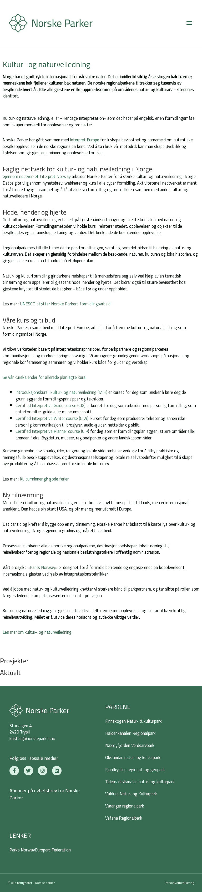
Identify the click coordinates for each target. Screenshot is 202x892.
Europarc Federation (53, 850)
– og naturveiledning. (53, 632)
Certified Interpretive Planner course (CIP (52, 431)
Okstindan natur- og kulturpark (132, 757)
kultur (30, 632)
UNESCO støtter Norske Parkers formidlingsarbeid (65, 304)
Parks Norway (42, 567)
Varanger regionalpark (124, 806)
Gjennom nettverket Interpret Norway (37, 176)
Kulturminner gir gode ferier (44, 479)
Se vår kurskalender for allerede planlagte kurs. (44, 377)
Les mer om (14, 632)
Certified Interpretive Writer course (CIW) (52, 418)
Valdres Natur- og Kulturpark (131, 794)
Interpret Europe (84, 140)
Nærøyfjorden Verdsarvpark (129, 745)
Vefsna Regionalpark (123, 818)
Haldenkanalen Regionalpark (130, 733)
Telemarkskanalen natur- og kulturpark (140, 782)
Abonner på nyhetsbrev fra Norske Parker (44, 794)
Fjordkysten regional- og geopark (135, 770)
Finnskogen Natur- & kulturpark (133, 721)
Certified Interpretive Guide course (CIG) (50, 405)
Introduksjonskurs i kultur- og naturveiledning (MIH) (61, 392)
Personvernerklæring (179, 883)
